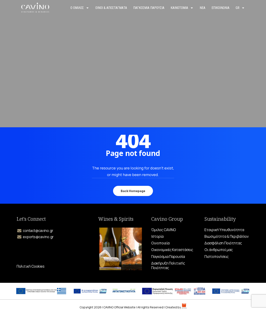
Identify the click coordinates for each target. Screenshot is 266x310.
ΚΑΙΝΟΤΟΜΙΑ (179, 8)
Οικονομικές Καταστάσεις (172, 250)
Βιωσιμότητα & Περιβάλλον (226, 236)
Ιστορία (157, 236)
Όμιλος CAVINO (163, 230)
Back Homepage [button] (133, 191)
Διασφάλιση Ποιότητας (223, 243)
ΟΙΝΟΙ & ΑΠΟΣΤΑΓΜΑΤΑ (111, 8)
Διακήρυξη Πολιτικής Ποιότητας (168, 265)
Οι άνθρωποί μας (218, 250)
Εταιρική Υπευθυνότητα (224, 230)
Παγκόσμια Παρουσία (168, 256)
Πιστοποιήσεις (216, 256)
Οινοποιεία (160, 243)
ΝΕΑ (202, 8)
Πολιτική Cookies (30, 266)
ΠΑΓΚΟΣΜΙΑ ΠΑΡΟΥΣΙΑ (148, 8)
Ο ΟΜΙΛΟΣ (77, 8)
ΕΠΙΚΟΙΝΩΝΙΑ (220, 8)
